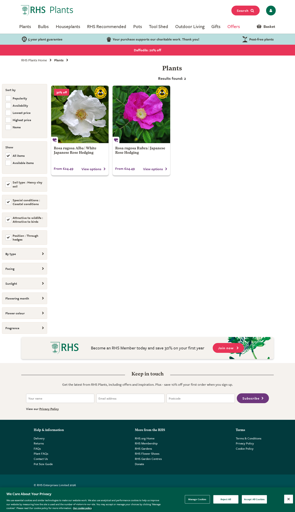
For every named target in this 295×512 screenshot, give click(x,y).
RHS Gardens (143, 448)
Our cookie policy (82, 508)
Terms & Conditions (248, 438)
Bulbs (43, 26)
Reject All (226, 499)
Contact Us (41, 458)
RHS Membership (146, 443)
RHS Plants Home (34, 60)
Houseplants (68, 26)
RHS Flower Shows (147, 453)
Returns (39, 443)
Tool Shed (158, 26)
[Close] (288, 499)
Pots (137, 26)
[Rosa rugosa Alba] (80, 114)
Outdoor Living (189, 26)
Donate (139, 464)
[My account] (270, 10)
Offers (233, 26)
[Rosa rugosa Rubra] (141, 114)
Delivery (39, 438)
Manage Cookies (197, 499)
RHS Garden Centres (148, 458)
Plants (25, 26)
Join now (226, 347)
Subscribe (250, 398)
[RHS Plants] (47, 10)
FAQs (37, 448)
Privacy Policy (49, 409)
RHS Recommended (106, 26)
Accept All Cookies (254, 499)
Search (243, 10)
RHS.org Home (145, 438)
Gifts (216, 26)
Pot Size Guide (43, 464)
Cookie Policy (244, 448)
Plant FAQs (41, 453)
